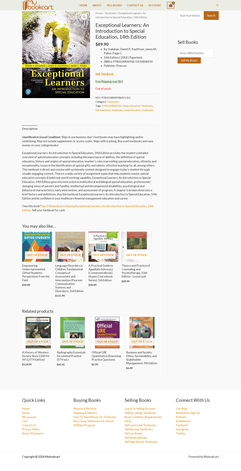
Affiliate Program (84, 425)
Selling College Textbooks (140, 413)
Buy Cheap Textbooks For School (93, 421)
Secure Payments (32, 433)
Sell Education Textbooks (109, 110)
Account (154, 5)
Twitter (180, 433)
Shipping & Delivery (85, 413)
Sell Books (114, 5)
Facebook (182, 425)
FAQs (128, 421)
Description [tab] (30, 128)
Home (83, 5)
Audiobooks (183, 421)
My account (29, 417)
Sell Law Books (134, 433)
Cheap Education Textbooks (137, 105)
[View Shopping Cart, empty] (170, 5)
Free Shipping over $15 (109, 81)
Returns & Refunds (85, 408)
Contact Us (135, 5)
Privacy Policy (31, 429)
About (97, 5)
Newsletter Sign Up (188, 413)
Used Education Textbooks (138, 110)
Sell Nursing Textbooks (139, 429)
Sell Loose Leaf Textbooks (140, 425)
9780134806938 (111, 105)
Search (211, 15)
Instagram (182, 429)
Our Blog (181, 408)
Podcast (181, 417)
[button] (217, 5)
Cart (25, 421)
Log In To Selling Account (140, 408)
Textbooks (110, 13)
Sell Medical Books (136, 437)
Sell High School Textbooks (141, 441)
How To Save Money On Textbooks (94, 417)
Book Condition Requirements (143, 417)
